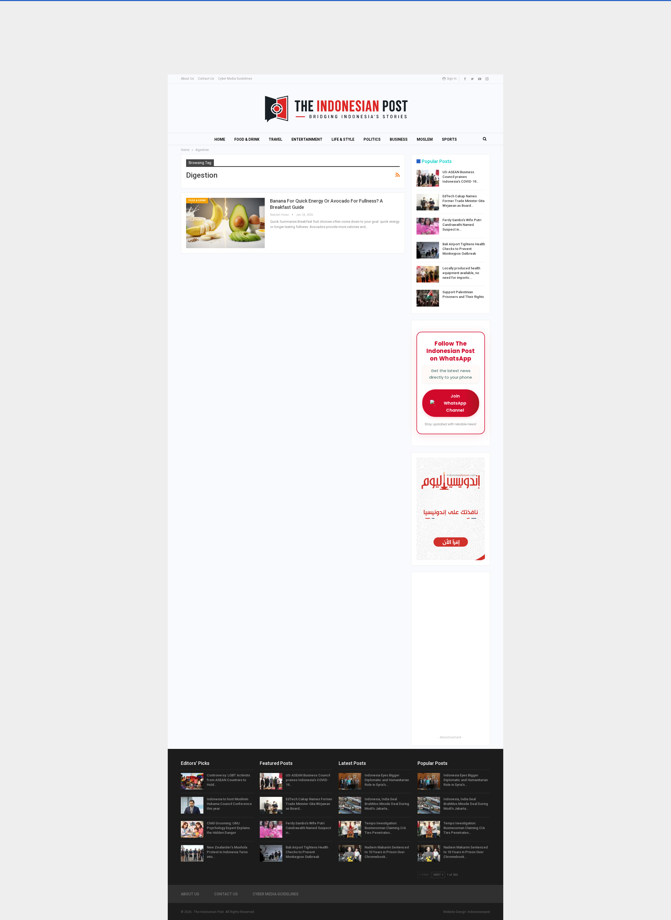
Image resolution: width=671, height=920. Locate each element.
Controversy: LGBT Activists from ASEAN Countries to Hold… (228, 780)
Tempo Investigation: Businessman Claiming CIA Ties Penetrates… (385, 828)
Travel (275, 139)
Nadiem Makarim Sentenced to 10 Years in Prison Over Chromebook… (387, 852)
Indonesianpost (479, 912)
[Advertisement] (157, 37)
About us (187, 78)
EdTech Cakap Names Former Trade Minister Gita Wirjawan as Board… (463, 201)
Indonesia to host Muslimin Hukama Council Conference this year (229, 803)
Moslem (425, 139)
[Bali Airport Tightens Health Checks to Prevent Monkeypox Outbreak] (427, 250)
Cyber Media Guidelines (235, 78)
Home (219, 139)
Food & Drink (246, 139)
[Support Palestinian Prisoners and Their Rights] (427, 298)
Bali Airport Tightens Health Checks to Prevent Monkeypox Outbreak (463, 248)
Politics (372, 139)
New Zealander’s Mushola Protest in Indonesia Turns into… (227, 852)
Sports (449, 139)
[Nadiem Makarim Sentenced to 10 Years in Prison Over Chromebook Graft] (350, 853)
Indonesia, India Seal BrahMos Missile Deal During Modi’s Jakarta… (387, 803)
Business (399, 139)
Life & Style (343, 139)
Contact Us (206, 78)
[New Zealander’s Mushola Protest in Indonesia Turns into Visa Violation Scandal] (192, 853)
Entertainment (306, 139)
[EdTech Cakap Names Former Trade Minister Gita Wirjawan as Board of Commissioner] (427, 202)
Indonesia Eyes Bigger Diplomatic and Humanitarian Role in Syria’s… (387, 780)
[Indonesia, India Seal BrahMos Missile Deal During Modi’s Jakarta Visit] (350, 805)
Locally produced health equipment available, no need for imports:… (461, 273)
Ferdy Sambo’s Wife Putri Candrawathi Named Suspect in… (461, 224)
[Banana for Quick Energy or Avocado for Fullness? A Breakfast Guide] (225, 223)
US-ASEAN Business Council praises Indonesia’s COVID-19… (460, 176)
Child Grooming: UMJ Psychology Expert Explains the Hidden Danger (228, 828)
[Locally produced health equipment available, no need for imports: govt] (427, 274)
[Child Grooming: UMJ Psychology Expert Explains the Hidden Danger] (192, 829)
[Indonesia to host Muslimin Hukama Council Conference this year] (192, 805)
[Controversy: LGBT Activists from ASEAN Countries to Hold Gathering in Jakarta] (192, 781)
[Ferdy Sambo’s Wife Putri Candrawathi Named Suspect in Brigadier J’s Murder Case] (427, 226)
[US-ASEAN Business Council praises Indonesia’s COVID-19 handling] (427, 178)
